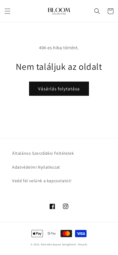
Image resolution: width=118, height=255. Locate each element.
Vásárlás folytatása (59, 89)
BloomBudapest (51, 244)
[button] (7, 11)
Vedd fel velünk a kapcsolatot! (42, 180)
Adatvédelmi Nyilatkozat (36, 167)
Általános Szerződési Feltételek (43, 153)
